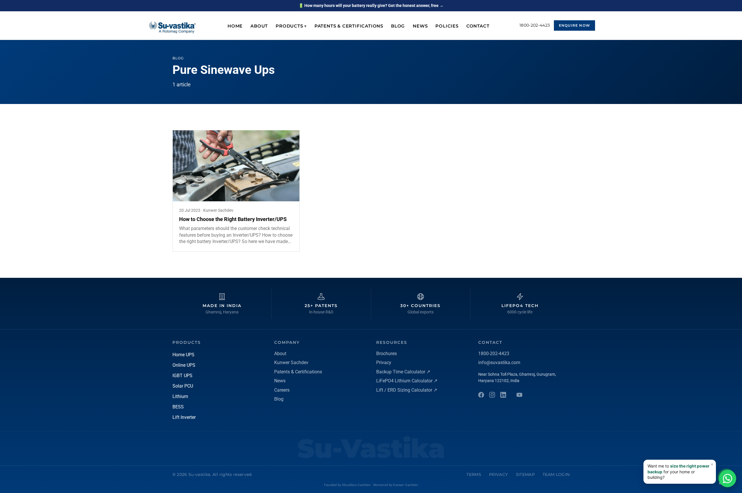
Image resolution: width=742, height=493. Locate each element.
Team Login (556, 474)
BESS (178, 407)
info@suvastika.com (499, 362)
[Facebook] (481, 395)
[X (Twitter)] (519, 395)
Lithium (180, 396)
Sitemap (525, 474)
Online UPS (183, 365)
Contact (478, 26)
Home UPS (183, 354)
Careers (282, 390)
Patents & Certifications (348, 26)
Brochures (386, 353)
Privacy (383, 362)
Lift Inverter (184, 417)
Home (235, 26)
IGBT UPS (182, 375)
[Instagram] (492, 395)
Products (291, 26)
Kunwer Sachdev (291, 362)
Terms (473, 474)
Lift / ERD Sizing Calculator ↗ (406, 390)
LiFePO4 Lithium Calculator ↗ (406, 381)
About (259, 26)
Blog (398, 26)
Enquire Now (574, 25)
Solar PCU (182, 386)
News (420, 26)
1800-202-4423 (534, 25)
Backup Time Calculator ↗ (403, 372)
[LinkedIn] (503, 395)
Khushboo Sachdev (356, 485)
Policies (446, 26)
